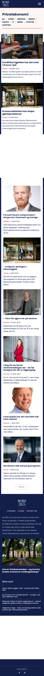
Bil (3, 19)
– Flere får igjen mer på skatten (20, 318)
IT (13, 22)
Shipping (6, 25)
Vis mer (21, 487)
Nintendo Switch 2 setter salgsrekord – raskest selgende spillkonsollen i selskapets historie (21, 602)
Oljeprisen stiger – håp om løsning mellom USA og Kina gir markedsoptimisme (21, 609)
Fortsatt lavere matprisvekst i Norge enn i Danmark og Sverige (20, 216)
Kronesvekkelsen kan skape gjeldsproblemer (18, 112)
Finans (5, 22)
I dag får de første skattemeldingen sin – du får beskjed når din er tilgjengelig (19, 367)
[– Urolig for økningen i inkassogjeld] (22, 250)
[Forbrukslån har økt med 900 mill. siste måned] (22, 400)
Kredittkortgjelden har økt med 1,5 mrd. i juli (20, 64)
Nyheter (30, 22)
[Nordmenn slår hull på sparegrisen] (22, 449)
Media (20, 22)
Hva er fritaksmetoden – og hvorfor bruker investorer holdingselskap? (21, 570)
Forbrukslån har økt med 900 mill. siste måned (21, 418)
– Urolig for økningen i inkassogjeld (15, 268)
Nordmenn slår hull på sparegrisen (22, 465)
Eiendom (21, 19)
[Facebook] (19, 673)
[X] (25, 673)
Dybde (11, 19)
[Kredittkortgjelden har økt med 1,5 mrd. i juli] (22, 46)
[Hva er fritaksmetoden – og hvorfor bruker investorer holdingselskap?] (22, 552)
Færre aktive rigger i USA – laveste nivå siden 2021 (20, 589)
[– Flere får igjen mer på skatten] (22, 302)
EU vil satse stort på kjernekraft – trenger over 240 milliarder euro (21, 596)
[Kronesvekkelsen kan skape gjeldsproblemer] (22, 95)
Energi (32, 19)
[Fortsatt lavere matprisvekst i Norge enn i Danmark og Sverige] (22, 199)
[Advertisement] (22, 156)
